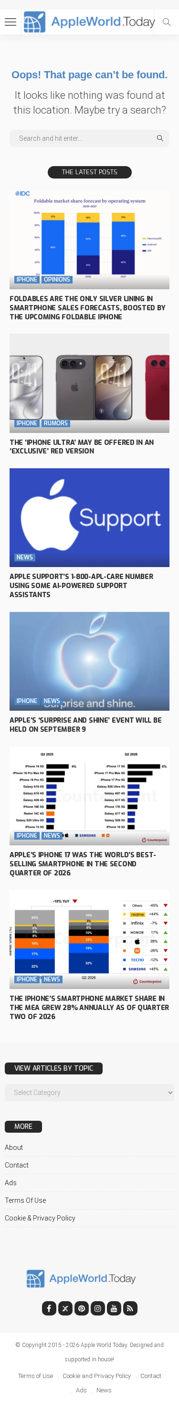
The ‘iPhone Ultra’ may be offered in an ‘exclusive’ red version (82, 447)
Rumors (56, 423)
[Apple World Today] (89, 20)
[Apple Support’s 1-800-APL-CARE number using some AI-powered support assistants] (89, 517)
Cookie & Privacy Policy (40, 1218)
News (25, 557)
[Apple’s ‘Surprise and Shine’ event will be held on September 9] (89, 661)
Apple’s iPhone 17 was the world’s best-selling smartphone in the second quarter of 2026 (83, 864)
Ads (11, 1183)
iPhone (27, 280)
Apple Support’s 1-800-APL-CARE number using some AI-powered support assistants (81, 586)
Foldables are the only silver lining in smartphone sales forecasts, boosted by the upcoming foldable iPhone (87, 308)
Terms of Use (25, 1200)
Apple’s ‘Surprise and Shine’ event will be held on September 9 (85, 725)
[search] (166, 22)
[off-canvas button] (10, 22)
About (14, 1147)
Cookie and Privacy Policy (97, 1375)
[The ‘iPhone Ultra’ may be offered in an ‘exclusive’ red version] (89, 383)
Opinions (57, 280)
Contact (17, 1165)
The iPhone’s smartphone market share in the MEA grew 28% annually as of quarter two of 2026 (89, 1007)
